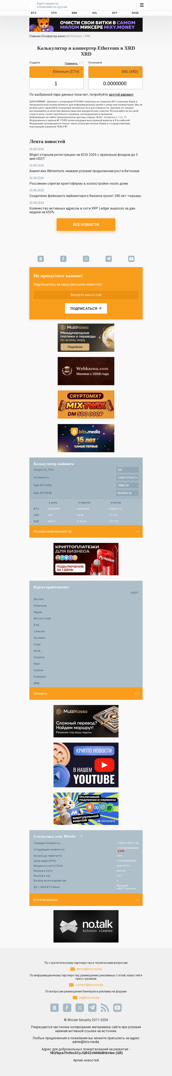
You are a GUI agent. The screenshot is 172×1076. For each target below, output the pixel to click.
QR (119, 1053)
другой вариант (121, 95)
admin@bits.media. (86, 1042)
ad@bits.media (89, 997)
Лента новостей (47, 141)
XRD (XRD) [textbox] (129, 72)
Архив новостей (86, 1060)
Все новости (86, 224)
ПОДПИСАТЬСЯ (83, 308)
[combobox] (56, 72)
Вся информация (45, 899)
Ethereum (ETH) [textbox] (66, 72)
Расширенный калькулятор (53, 531)
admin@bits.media (89, 969)
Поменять (71, 63)
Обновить (40, 693)
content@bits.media (89, 985)
